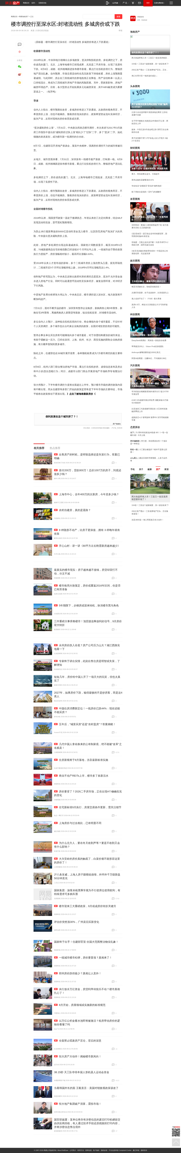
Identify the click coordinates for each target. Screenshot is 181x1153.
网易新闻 (140, 17)
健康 (149, 469)
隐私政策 (104, 1150)
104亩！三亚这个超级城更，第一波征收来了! (150, 64)
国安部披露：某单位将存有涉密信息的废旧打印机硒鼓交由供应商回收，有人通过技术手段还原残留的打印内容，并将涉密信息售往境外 (87, 1123)
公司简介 (73, 1150)
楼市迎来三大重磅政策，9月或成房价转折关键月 (87, 906)
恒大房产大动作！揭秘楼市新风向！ (80, 1056)
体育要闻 (135, 199)
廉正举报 (136, 1150)
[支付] (133, 3)
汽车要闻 (135, 365)
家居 (166, 469)
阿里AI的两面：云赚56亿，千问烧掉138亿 (149, 358)
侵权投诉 (144, 1150)
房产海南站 (117, 424)
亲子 (141, 469)
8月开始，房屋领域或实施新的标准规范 (82, 1004)
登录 (148, 3)
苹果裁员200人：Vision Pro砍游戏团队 (148, 346)
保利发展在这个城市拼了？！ (62, 416)
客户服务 (96, 1150)
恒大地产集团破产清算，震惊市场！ (80, 1103)
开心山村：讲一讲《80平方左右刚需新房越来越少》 (89, 545)
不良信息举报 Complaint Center (120, 1150)
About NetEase (62, 1150)
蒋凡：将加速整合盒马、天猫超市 (145, 174)
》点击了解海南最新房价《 (81, 394)
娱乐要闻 (135, 260)
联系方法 (81, 1150)
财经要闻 (135, 148)
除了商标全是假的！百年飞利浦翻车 (146, 192)
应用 (33, 3)
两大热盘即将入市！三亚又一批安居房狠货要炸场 (150, 58)
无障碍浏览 (42, 3)
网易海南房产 (24, 17)
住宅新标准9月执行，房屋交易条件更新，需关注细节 (90, 807)
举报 (120, 30)
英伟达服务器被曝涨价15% (143, 180)
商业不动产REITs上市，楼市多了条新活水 (83, 775)
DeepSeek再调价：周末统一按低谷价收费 (149, 340)
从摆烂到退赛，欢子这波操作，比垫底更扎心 (150, 293)
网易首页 (26, 3)
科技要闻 (135, 314)
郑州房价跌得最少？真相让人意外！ (80, 973)
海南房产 (135, 32)
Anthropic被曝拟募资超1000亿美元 (146, 352)
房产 (158, 469)
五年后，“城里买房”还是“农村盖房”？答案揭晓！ (87, 724)
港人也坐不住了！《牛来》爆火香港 (146, 299)
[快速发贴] (20, 44)
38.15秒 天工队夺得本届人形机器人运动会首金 (81, 1072)
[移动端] (107, 3)
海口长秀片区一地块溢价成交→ (145, 76)
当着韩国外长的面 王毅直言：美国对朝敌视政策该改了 (86, 1088)
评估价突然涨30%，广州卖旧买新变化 (76, 921)
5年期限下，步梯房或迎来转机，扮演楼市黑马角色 (89, 605)
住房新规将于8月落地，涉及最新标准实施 (83, 759)
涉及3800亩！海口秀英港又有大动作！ (148, 520)
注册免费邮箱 (159, 3)
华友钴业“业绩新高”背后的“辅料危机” (147, 186)
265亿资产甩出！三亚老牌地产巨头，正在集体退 (150, 70)
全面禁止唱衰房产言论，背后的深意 (80, 1040)
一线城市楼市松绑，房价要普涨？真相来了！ (85, 957)
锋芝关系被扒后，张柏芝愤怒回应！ (146, 287)
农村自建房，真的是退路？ (75, 510)
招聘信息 (88, 1150)
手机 (133, 469)
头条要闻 (135, 86)
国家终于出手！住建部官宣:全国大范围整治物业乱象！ (86, 941)
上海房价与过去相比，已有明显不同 (80, 823)
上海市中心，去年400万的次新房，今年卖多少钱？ (89, 494)
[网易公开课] (116, 3)
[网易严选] (125, 3)
